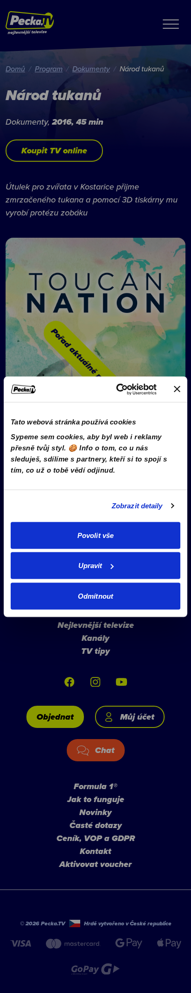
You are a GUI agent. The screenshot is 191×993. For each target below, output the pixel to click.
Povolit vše (95, 535)
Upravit (90, 565)
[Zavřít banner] (177, 389)
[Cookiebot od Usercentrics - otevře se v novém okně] (118, 389)
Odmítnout (95, 596)
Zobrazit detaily (137, 506)
